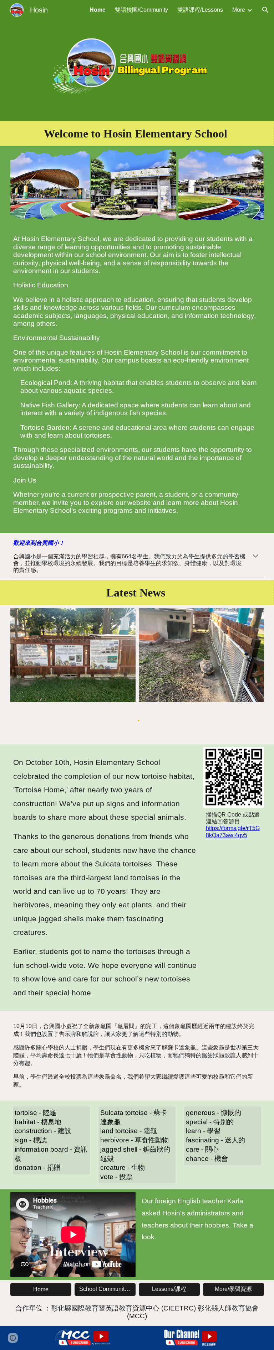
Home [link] (98, 10)
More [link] (238, 10)
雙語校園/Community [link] (141, 10)
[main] (137, 133)
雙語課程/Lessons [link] (200, 10)
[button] (265, 10)
